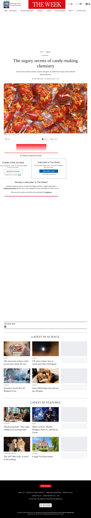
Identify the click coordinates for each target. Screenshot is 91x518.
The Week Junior (81, 10)
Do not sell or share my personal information (45, 499)
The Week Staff (38, 78)
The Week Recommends (26, 10)
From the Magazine (60, 10)
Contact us (48, 192)
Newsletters (40, 10)
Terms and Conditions (53, 492)
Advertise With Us (49, 495)
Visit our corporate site (68, 512)
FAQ (58, 495)
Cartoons (48, 10)
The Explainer (13, 10)
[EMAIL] (5, 326)
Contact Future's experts (35, 492)
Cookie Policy (36, 495)
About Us (21, 492)
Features (45, 55)
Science (48, 51)
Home (41, 51)
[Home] (5, 10)
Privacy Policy (68, 492)
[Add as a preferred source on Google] (45, 505)
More (70, 10)
